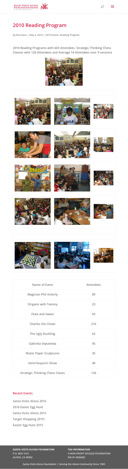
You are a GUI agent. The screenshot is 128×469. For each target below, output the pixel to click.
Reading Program (70, 34)
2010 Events (52, 34)
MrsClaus (21, 34)
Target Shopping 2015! (28, 419)
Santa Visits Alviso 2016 (29, 401)
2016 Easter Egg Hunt (28, 407)
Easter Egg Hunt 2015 (28, 425)
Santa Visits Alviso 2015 (29, 413)
